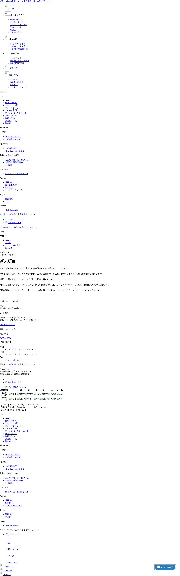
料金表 (13, 30)
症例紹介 (14, 68)
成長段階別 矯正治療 (14, 162)
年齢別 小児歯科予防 (19, 49)
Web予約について (7, 325)
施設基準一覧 (11, 121)
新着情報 (9, 199)
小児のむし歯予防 (17, 44)
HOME (8, 100)
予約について (16, 27)
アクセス (11, 219)
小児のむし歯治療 (17, 46)
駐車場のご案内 (14, 223)
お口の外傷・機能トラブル (16, 174)
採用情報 (14, 79)
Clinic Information (12, 210)
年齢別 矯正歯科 (17, 63)
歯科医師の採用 (17, 82)
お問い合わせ (11, 118)
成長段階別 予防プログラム (17, 160)
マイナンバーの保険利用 (15, 113)
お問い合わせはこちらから (25, 227)
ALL (2, 306)
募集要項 (14, 85)
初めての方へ (16, 19)
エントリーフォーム (18, 87)
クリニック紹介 (17, 22)
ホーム (11, 8)
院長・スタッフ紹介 (18, 25)
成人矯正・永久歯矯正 (19, 61)
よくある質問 (16, 32)
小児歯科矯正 (16, 58)
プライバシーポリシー (14, 534)
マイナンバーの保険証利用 (16, 431)
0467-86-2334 (5, 227)
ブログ (8, 201)
